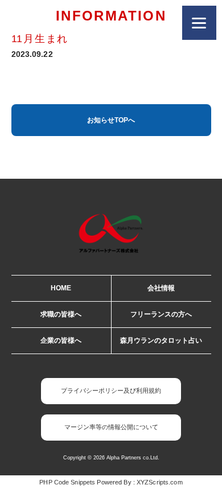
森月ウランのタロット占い (161, 340)
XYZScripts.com (160, 482)
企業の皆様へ (60, 340)
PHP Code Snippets (67, 482)
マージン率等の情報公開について (111, 427)
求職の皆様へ (60, 314)
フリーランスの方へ (161, 314)
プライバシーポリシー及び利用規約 (111, 390)
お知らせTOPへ (111, 120)
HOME (61, 288)
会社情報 (161, 288)
